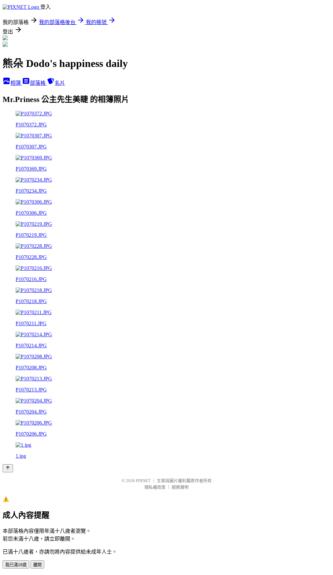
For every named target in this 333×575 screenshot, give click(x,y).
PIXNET (143, 480)
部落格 (38, 83)
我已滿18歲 (16, 564)
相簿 (16, 83)
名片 (60, 83)
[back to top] (8, 468)
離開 (37, 564)
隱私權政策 (155, 487)
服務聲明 (180, 487)
